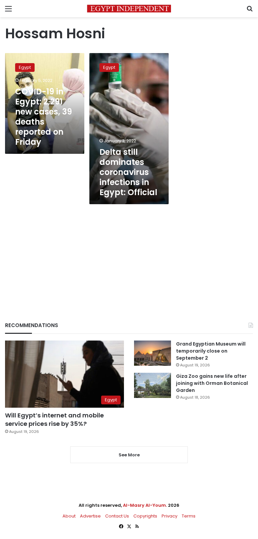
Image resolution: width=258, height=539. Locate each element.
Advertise (90, 516)
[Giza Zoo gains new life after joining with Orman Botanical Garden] (152, 385)
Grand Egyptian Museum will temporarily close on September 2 (211, 351)
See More (129, 455)
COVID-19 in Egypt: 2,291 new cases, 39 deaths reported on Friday (43, 116)
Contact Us (117, 516)
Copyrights (145, 516)
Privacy (169, 516)
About (69, 516)
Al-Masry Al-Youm (144, 505)
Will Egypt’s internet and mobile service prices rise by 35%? (54, 419)
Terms (189, 516)
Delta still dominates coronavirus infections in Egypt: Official (128, 172)
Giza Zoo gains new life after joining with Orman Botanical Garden (212, 383)
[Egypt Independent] (129, 8)
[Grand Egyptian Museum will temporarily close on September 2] (152, 353)
